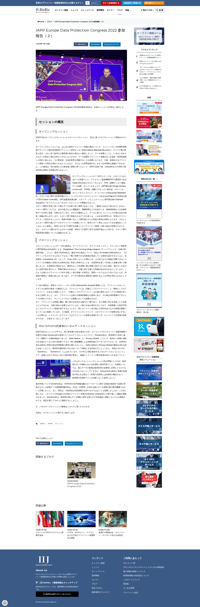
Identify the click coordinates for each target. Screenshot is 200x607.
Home (42, 22)
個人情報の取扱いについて (134, 571)
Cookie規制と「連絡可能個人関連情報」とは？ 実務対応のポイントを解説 (150, 80)
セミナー (110, 10)
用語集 (126, 584)
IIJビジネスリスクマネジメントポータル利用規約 (143, 567)
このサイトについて (131, 580)
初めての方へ (148, 10)
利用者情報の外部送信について (136, 575)
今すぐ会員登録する (111, 3)
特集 (127, 10)
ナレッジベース (87, 10)
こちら (70, 406)
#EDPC (42, 423)
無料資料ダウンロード (154, 3)
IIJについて (128, 563)
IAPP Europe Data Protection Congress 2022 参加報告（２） (80, 22)
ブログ (120, 10)
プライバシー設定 (130, 593)
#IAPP (50, 423)
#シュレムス (59, 423)
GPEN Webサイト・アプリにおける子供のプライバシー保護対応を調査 (81, 535)
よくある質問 (128, 588)
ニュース (74, 10)
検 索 (161, 10)
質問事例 (100, 10)
